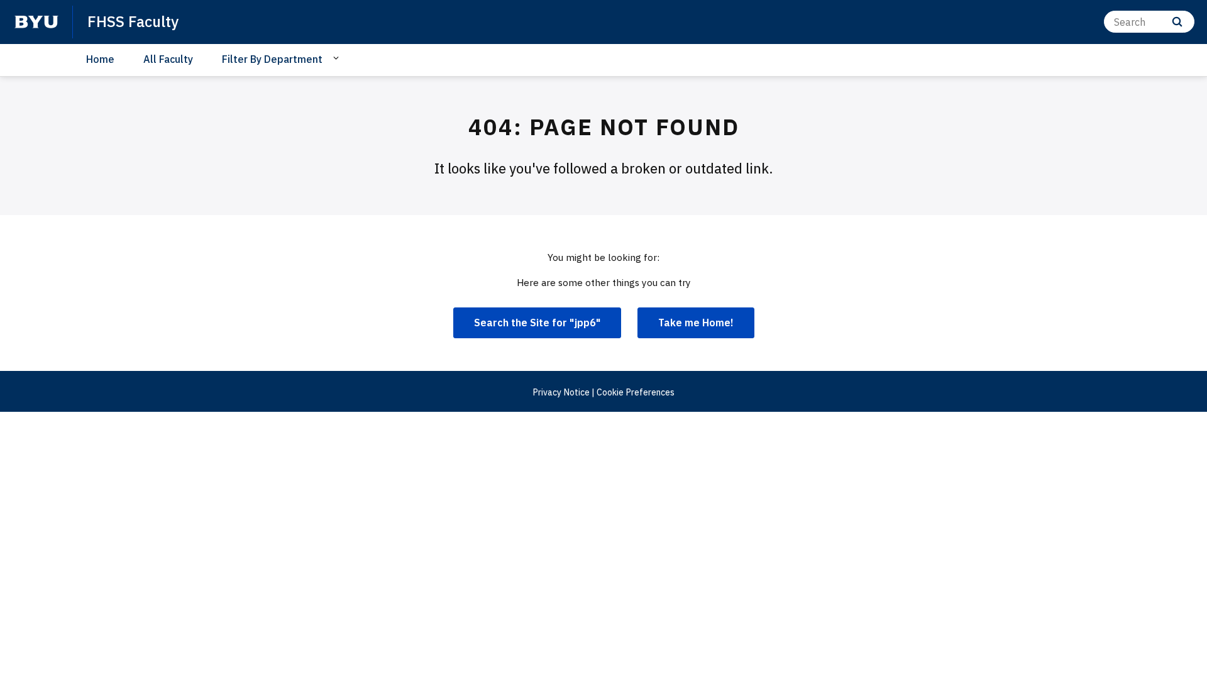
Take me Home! (696, 322)
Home (100, 59)
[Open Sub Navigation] (338, 58)
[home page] (36, 22)
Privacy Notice (561, 392)
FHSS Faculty (133, 21)
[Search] (1177, 22)
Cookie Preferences (636, 392)
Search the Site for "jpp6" (537, 322)
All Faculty (168, 59)
